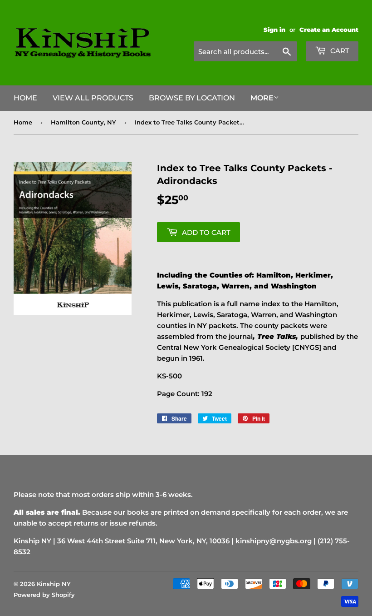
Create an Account (328, 29)
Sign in (274, 29)
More (262, 98)
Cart (338, 50)
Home (25, 98)
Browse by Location (192, 98)
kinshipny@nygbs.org (273, 541)
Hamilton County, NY (83, 122)
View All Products (93, 98)
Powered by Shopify (44, 594)
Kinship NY (54, 583)
